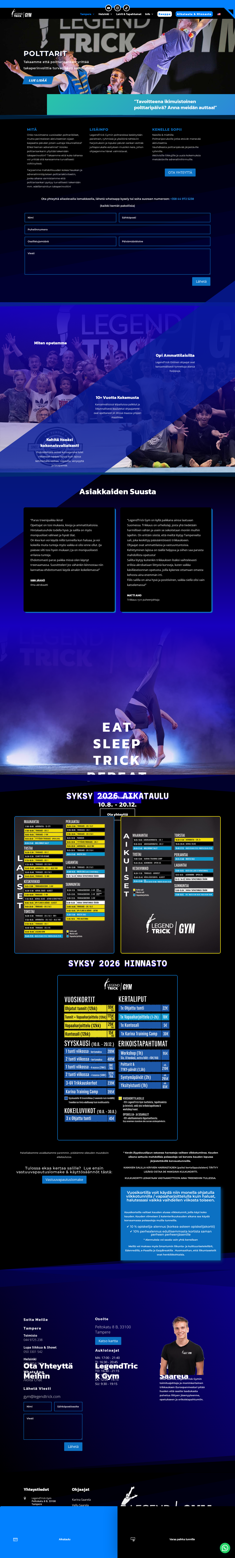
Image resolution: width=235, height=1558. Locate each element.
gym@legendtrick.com (42, 1396)
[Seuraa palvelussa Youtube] (108, 8)
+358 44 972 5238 (182, 198)
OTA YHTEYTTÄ (180, 172)
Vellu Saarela (80, 1505)
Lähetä (201, 281)
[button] (225, 1548)
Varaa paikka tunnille (182, 1539)
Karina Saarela (81, 1500)
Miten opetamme (50, 343)
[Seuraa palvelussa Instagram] (117, 8)
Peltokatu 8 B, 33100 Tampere (44, 1502)
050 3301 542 (33, 1352)
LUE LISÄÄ (38, 80)
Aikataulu (64, 1539)
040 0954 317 (33, 1363)
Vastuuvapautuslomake (64, 1179)
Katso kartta (108, 1341)
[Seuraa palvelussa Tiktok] (126, 8)
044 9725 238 (33, 1340)
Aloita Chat (33, 1379)
